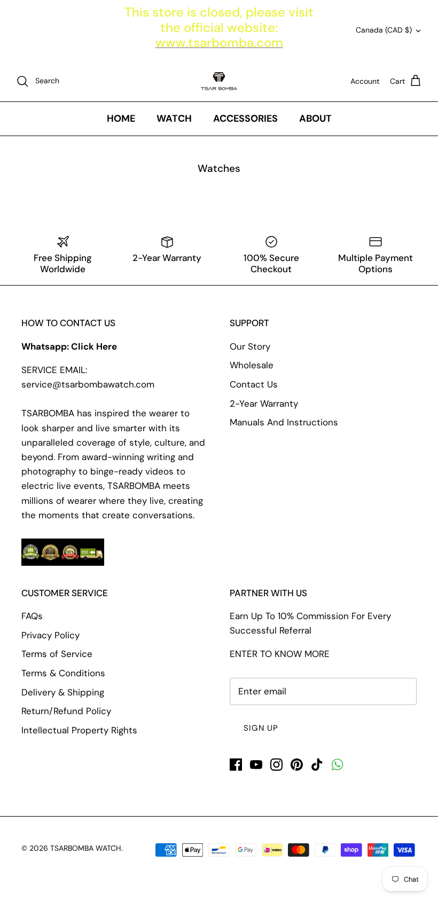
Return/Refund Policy (66, 711)
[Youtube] (256, 764)
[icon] (337, 764)
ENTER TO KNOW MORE (280, 654)
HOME (121, 118)
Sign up (261, 728)
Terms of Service (56, 654)
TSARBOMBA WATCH (85, 848)
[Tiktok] (317, 764)
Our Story (250, 346)
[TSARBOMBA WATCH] (219, 81)
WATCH (174, 118)
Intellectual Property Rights (79, 730)
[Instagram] (276, 764)
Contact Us (254, 384)
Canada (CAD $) (384, 30)
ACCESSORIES (245, 118)
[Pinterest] (297, 764)
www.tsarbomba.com (219, 42)
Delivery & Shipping (62, 692)
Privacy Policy (50, 635)
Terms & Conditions (63, 673)
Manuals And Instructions (284, 422)
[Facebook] (236, 764)
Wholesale (251, 365)
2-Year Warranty (264, 403)
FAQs (32, 616)
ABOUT (315, 118)
